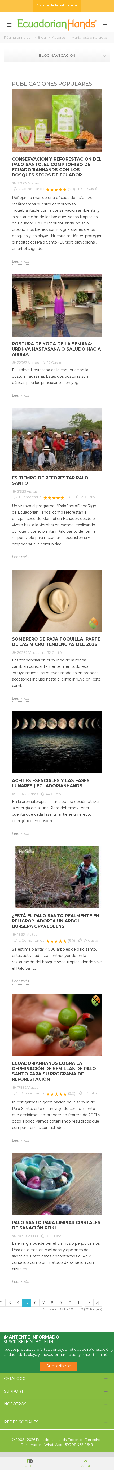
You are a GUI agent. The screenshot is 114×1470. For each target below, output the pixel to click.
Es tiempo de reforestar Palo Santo (50, 480)
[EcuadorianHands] (57, 24)
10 (69, 1302)
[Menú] (9, 25)
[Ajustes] (105, 25)
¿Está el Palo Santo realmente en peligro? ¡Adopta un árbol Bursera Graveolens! (55, 921)
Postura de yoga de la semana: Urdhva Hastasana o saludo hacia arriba (56, 349)
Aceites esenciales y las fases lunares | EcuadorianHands (51, 783)
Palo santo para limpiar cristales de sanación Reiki (56, 1225)
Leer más (20, 261)
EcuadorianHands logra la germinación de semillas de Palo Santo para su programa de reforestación (54, 1071)
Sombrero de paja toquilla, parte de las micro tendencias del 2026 (56, 642)
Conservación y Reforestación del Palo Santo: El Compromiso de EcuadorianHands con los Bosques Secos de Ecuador (57, 167)
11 (77, 1302)
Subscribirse (58, 1365)
